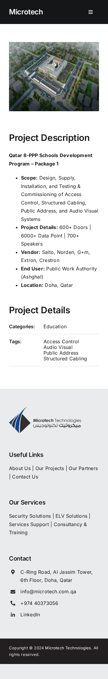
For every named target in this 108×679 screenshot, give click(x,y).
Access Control (61, 341)
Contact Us (25, 477)
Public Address (61, 353)
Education (55, 326)
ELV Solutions (71, 516)
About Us (20, 468)
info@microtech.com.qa (48, 591)
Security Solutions (30, 516)
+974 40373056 (39, 603)
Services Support (29, 524)
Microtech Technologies (68, 647)
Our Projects (49, 468)
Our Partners (83, 468)
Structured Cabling (65, 359)
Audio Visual (58, 347)
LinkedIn (30, 615)
